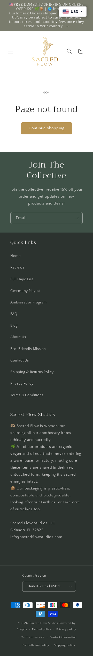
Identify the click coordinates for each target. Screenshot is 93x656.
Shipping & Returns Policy (32, 372)
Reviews (17, 267)
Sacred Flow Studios (44, 623)
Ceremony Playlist (25, 291)
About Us (18, 337)
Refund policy (41, 629)
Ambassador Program (28, 302)
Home (15, 256)
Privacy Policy (21, 384)
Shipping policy (64, 645)
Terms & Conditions (26, 395)
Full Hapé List (21, 279)
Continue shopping (47, 128)
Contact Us (19, 360)
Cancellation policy (35, 645)
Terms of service (33, 637)
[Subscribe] (76, 218)
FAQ (14, 314)
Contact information (63, 637)
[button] (10, 51)
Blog (14, 326)
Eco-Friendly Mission (28, 349)
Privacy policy (66, 629)
